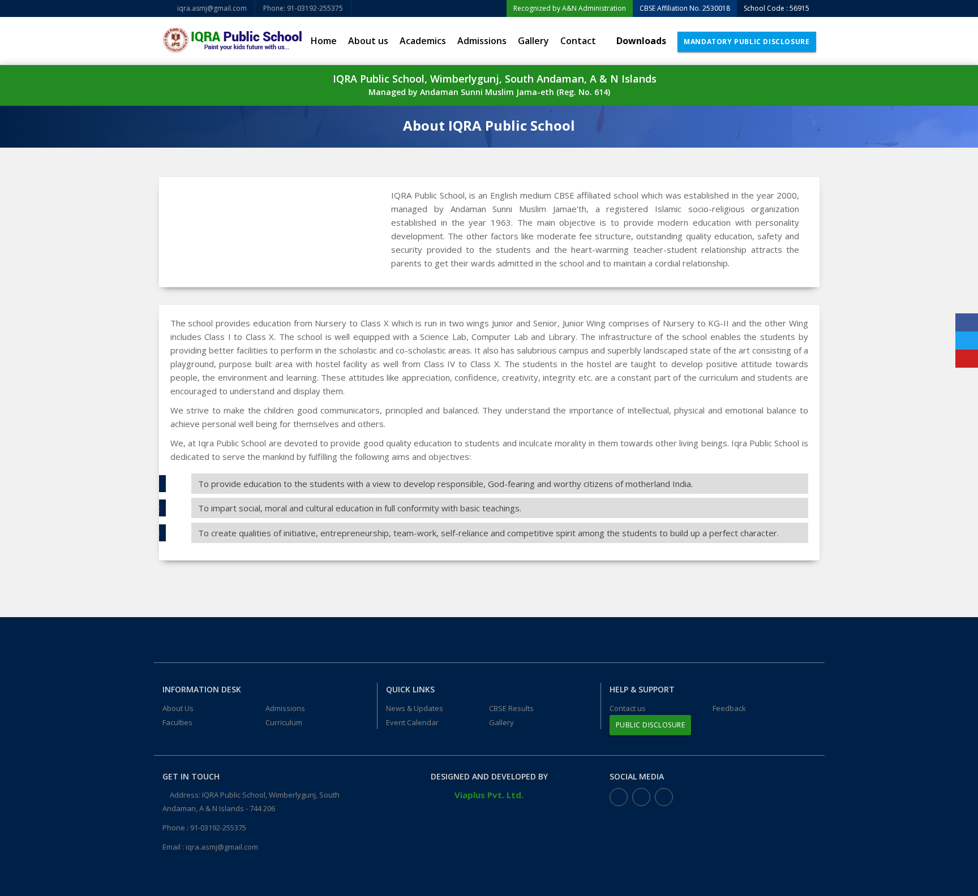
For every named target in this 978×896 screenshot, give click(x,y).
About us (368, 41)
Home (324, 41)
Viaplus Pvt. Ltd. (489, 794)
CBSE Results (511, 708)
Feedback (729, 708)
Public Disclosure (650, 725)
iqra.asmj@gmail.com (211, 8)
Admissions (482, 41)
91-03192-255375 (218, 827)
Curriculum (283, 722)
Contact (578, 41)
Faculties (177, 722)
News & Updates (414, 708)
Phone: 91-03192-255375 (303, 8)
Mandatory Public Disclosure (746, 41)
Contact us (628, 708)
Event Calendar (412, 722)
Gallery (533, 41)
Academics (423, 41)
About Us (178, 708)
